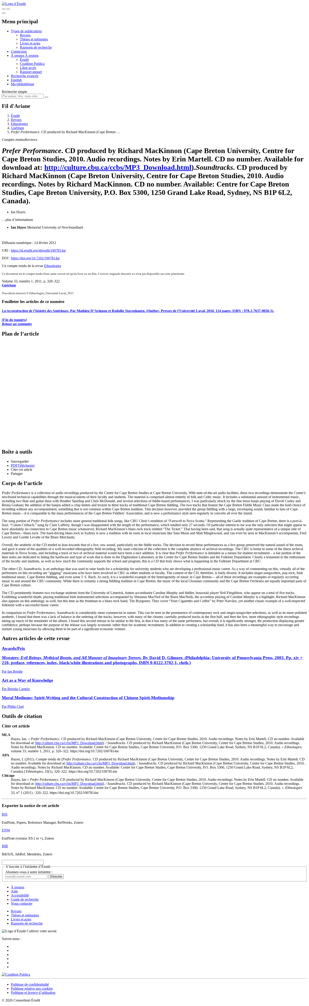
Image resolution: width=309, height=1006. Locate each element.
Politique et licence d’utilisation (33, 992)
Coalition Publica (32, 64)
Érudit (24, 60)
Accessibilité (20, 895)
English (16, 80)
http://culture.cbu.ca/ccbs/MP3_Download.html (117, 167)
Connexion (19, 51)
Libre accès (28, 68)
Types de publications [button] (26, 31)
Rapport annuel (31, 72)
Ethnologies (19, 124)
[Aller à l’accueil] (14, 4)
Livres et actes (30, 43)
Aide (14, 891)
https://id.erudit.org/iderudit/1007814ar (38, 250)
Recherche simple (14, 92)
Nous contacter (21, 903)
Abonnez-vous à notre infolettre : (28, 872)
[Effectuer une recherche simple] (3, 9)
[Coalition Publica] (16, 974)
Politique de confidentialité (30, 984)
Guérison (17, 128)
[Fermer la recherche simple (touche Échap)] (8, 9)
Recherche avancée (24, 76)
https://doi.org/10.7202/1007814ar (35, 258)
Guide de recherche (25, 899)
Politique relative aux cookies (32, 988)
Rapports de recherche (36, 47)
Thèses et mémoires (34, 39)
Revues (25, 35)
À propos (31, 55)
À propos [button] (18, 55)
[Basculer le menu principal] (3, 13)
